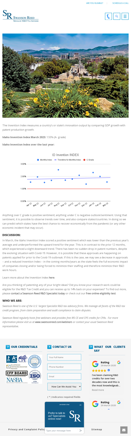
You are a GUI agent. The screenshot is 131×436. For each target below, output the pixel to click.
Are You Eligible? (94, 3)
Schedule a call (120, 3)
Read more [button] (98, 390)
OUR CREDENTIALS (24, 347)
